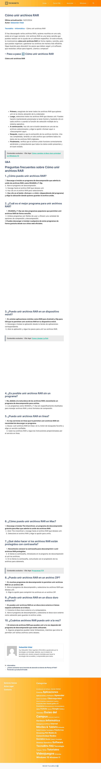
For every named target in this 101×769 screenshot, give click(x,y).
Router (47, 739)
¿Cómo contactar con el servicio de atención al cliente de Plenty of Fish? (32, 667)
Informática (20, 28)
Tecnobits (9, 28)
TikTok (44, 750)
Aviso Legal (9, 686)
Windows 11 (55, 757)
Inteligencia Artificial (43, 724)
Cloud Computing (41, 701)
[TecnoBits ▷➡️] (12, 3)
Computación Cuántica (52, 701)
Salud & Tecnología (56, 739)
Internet (54, 724)
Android (53, 689)
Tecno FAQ (56, 3)
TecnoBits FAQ (45, 745)
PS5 (46, 733)
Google (55, 709)
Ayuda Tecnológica (41, 698)
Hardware (40, 721)
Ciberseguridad (54, 698)
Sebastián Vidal (17, 23)
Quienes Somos (10, 683)
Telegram (39, 750)
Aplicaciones (50, 691)
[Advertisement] (34, 76)
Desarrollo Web (41, 703)
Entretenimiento (49, 706)
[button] (93, 3)
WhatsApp (58, 754)
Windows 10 (42, 757)
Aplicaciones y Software (45, 696)
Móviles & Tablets (47, 726)
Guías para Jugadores (53, 717)
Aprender (70, 3)
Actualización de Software (43, 689)
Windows (83, 3)
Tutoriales (53, 749)
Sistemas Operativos (44, 743)
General (50, 709)
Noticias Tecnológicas (47, 730)
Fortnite (43, 709)
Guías (44, 3)
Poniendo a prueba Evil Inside (17, 669)
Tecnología (59, 746)
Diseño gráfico (52, 703)
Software (57, 742)
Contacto (8, 690)
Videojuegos (45, 753)
